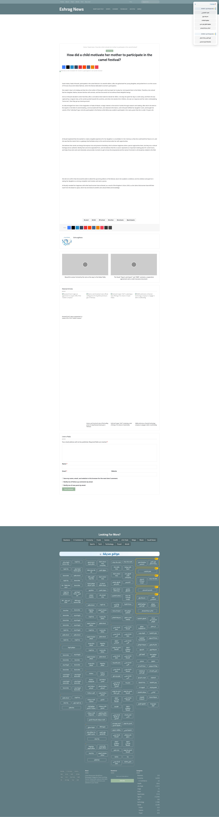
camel (87, 220)
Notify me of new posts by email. (75, 485)
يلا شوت (102, 604)
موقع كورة (71, 647)
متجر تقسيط (116, 662)
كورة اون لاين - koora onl (77, 594)
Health (115, 539)
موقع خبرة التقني (153, 655)
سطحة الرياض (102, 674)
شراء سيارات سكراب (91, 700)
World (77, 1)
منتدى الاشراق (127, 590)
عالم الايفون (153, 644)
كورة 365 (102, 726)
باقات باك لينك (116, 568)
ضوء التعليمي (153, 598)
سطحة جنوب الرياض (102, 694)
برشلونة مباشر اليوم (91, 747)
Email (64, 471)
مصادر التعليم (116, 595)
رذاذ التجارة (142, 682)
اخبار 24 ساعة (116, 610)
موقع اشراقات (153, 605)
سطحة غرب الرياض (91, 687)
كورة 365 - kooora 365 (77, 601)
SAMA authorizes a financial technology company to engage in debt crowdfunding (146, 424)
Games (107, 539)
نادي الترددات (153, 671)
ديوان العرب (102, 590)
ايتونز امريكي (116, 641)
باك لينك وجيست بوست (127, 597)
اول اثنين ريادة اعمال (153, 562)
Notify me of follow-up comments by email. (78, 482)
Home (62, 1)
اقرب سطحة (91, 693)
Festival (102, 220)
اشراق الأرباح (142, 703)
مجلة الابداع (142, 666)
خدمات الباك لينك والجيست (102, 563)
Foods (98, 539)
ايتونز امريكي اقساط (116, 700)
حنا (128, 756)
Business (66, 539)
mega (134, 539)
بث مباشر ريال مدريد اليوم (91, 733)
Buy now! (87, 1)
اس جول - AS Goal (66, 601)
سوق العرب (102, 570)
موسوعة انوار (153, 704)
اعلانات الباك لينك (116, 574)
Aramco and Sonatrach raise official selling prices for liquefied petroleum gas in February (97, 425)
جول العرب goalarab (102, 733)
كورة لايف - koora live (77, 675)
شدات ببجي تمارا (116, 628)
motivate (121, 220)
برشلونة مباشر (91, 611)
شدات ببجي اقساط (127, 628)
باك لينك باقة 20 (91, 571)
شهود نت (142, 687)
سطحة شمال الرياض (102, 687)
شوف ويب (142, 633)
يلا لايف (96, 739)
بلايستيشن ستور (127, 736)
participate (131, 220)
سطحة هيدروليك (91, 680)
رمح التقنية (153, 682)
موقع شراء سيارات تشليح (91, 707)
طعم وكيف (153, 687)
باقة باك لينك (153, 578)
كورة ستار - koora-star (65, 563)
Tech (82, 1)
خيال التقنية (153, 633)
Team (72, 1)
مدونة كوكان (142, 644)
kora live (65, 610)
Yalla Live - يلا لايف (66, 586)
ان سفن (153, 626)
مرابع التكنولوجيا (141, 627)
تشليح (102, 699)
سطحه (91, 673)
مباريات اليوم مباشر (102, 611)
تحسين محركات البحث (141, 581)
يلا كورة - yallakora (66, 593)
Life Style (132, 9)
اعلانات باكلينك (91, 596)
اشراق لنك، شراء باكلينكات (127, 575)
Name (64, 464)
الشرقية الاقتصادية (142, 639)
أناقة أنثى (142, 654)
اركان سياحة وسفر (147, 610)
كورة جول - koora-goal (77, 570)
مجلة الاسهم (153, 638)
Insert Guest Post (98, 9)
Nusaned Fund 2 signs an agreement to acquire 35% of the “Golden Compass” (72, 317)
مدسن (142, 661)
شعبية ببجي (128, 730)
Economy (115, 9)
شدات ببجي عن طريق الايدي (116, 684)
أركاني (153, 692)
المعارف (153, 677)
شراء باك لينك (128, 561)
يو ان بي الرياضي (116, 605)
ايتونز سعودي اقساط (127, 649)
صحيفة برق (141, 598)
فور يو (116, 706)
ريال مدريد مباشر (102, 617)
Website (114, 471)
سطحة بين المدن (102, 680)
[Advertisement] (109, 29)
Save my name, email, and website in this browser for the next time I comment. (91, 478)
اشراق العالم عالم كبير (116, 583)
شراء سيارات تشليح (102, 707)
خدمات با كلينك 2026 (102, 584)
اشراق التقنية (142, 618)
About (67, 1)
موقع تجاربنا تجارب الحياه (91, 584)
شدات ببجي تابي (116, 635)
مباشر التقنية (142, 692)
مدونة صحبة (153, 697)
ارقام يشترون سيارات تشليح (102, 714)
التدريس (127, 582)
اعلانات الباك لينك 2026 (116, 590)
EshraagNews (78, 237)
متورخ (153, 661)
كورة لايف (77, 615)
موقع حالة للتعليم (128, 611)
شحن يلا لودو (128, 723)
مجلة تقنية (127, 604)
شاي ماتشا (127, 761)
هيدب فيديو (142, 677)
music (141, 539)
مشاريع (91, 590)
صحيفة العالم (116, 617)
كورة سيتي (91, 727)
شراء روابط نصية (128, 568)
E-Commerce (78, 539)
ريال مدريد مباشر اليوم (102, 747)
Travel (119, 544)
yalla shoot (91, 605)
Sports (108, 9)
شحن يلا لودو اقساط (116, 648)
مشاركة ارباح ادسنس (142, 563)
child (94, 220)
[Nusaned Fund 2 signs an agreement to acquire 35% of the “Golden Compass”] (73, 304)
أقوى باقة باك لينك (91, 578)
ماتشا (116, 756)
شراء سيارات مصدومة (91, 714)
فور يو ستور (116, 676)
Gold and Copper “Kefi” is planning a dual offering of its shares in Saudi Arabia (121, 424)
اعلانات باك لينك (102, 596)
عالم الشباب (147, 571)
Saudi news (91, 47)
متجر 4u (127, 682)
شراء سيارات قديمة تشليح (97, 719)
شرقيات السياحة (141, 698)
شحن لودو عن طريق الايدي (116, 724)
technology (123, 9)
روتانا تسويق (153, 666)
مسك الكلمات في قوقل (153, 620)
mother (111, 220)
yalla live (96, 760)
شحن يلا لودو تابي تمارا (116, 692)
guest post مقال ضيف (91, 563)
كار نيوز (142, 649)
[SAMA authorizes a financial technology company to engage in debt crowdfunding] (146, 357)
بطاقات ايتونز (116, 730)
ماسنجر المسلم (147, 590)
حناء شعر (116, 750)
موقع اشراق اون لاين (142, 605)
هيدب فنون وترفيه (127, 618)
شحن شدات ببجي (127, 716)
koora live (66, 575)
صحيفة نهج (153, 649)
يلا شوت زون (77, 702)
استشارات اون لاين (142, 672)
